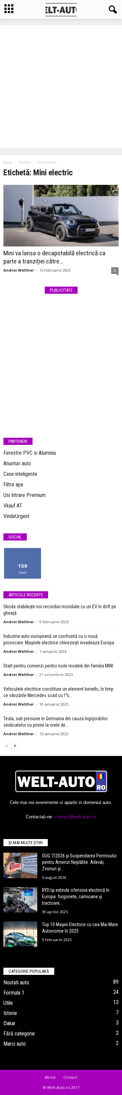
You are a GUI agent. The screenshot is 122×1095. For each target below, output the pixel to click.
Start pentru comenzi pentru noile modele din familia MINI (58, 666)
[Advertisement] (61, 86)
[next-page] (15, 745)
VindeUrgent (16, 516)
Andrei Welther (18, 270)
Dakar (9, 1023)
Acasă (7, 162)
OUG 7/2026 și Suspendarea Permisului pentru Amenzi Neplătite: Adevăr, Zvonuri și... (79, 862)
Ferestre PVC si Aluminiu (29, 453)
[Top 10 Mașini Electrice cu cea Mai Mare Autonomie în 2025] (20, 934)
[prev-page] (6, 745)
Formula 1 (13, 992)
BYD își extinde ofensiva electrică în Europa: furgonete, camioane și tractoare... (75, 896)
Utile (8, 1003)
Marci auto (14, 1044)
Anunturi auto (17, 463)
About (50, 1077)
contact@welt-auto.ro (75, 816)
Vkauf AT (12, 505)
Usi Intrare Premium (24, 495)
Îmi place (22, 550)
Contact (70, 1077)
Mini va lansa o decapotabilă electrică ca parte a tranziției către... (54, 257)
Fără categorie (19, 1033)
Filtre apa (13, 484)
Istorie (10, 1013)
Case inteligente (20, 474)
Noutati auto (16, 982)
